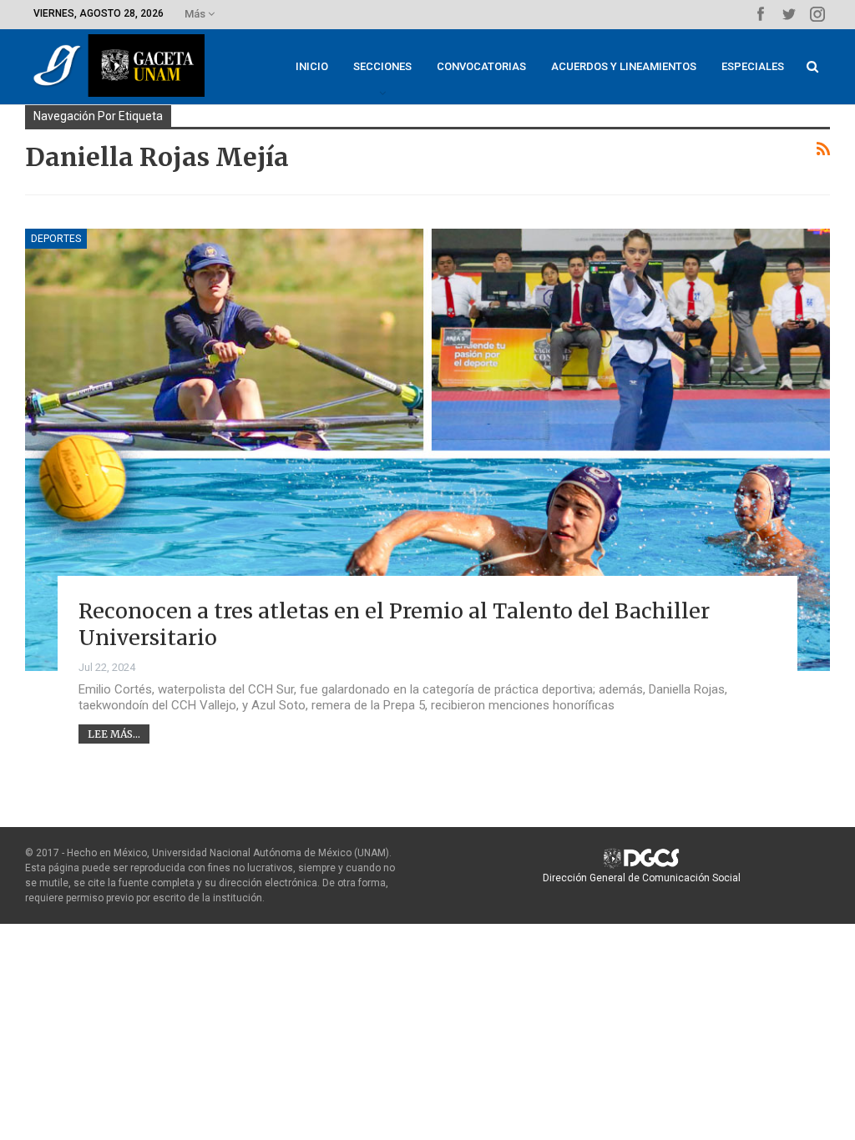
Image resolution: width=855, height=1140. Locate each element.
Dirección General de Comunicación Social (642, 878)
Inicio (312, 66)
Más (196, 14)
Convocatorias (481, 66)
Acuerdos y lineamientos (623, 66)
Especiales (752, 66)
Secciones (382, 66)
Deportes (56, 239)
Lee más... (114, 734)
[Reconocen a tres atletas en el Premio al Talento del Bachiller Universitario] (427, 450)
